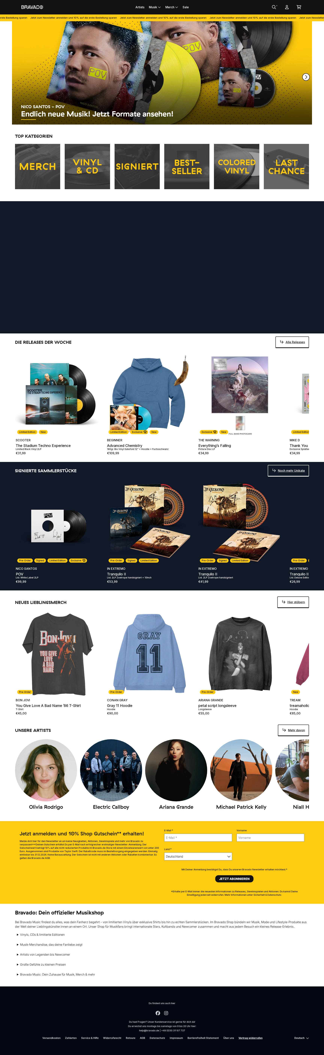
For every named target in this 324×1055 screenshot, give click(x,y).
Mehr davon (296, 228)
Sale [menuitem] (186, 7)
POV (19, 574)
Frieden (204, 332)
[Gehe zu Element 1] (28, 119)
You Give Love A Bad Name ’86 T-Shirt (48, 705)
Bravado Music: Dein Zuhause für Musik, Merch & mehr (57, 974)
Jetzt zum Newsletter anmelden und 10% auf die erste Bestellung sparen (124, 17)
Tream (295, 700)
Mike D (295, 440)
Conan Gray (117, 700)
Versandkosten (51, 1037)
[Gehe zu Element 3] (62, 119)
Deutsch (299, 1037)
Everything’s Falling (214, 445)
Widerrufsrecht (112, 1037)
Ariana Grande (28, 327)
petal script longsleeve (217, 705)
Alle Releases (295, 342)
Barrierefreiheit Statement (203, 1037)
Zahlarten (71, 1037)
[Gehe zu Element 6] (112, 119)
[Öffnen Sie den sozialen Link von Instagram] (166, 1013)
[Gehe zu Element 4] (79, 119)
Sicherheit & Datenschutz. (268, 894)
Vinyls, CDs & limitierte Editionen (42, 934)
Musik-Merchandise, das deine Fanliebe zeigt (51, 944)
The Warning (209, 440)
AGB (142, 1037)
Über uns (228, 1037)
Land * (168, 849)
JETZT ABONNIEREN (234, 879)
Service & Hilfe (90, 1037)
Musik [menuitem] (153, 7)
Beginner (114, 440)
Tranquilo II (116, 574)
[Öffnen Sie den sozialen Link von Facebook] (158, 1013)
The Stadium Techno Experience (43, 445)
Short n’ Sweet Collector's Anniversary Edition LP (148, 332)
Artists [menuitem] (139, 7)
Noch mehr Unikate (291, 470)
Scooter (23, 440)
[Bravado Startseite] (32, 7)
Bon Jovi (23, 700)
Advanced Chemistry (124, 445)
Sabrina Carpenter (123, 327)
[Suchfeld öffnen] (273, 7)
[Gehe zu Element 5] (96, 119)
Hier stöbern (296, 602)
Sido (202, 327)
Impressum (176, 1037)
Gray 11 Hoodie (119, 705)
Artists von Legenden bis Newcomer (45, 954)
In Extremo (116, 569)
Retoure (130, 1037)
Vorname (242, 830)
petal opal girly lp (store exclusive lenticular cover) (58, 332)
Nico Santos (26, 569)
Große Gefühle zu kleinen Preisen (43, 964)
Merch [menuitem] (169, 7)
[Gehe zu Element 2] (45, 119)
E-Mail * (168, 830)
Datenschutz (157, 1037)
